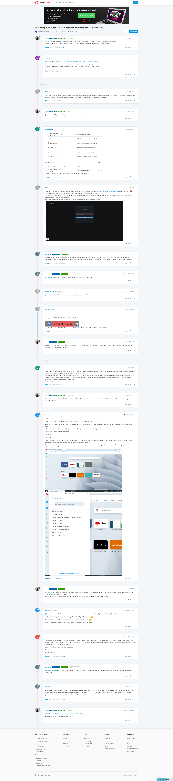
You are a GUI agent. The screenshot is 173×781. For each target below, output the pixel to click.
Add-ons (65, 738)
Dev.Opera (87, 746)
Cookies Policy (109, 743)
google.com (114, 191)
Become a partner (132, 748)
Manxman (48, 368)
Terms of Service (110, 748)
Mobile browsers (40, 755)
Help (85, 734)
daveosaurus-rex (50, 637)
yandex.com (105, 191)
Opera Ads (66, 746)
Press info (130, 741)
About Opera (131, 738)
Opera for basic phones (43, 765)
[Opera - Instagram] (48, 775)
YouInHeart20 (49, 129)
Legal (107, 734)
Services (66, 734)
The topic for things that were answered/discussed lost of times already (76, 61)
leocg (46, 38)
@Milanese (70, 38)
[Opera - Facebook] (35, 775)
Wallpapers (66, 743)
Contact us (130, 751)
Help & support (88, 738)
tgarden (47, 686)
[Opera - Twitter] (38, 775)
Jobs (128, 743)
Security (107, 738)
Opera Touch (40, 763)
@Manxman (70, 395)
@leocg (47, 61)
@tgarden (70, 710)
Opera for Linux (41, 746)
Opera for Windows (42, 741)
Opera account (67, 741)
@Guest (69, 111)
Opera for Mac (40, 744)
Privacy (107, 741)
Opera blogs (87, 741)
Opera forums (88, 743)
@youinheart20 (50, 277)
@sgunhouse (59, 291)
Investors (130, 746)
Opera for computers (43, 31)
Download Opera (87, 15)
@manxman (48, 399)
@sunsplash (49, 592)
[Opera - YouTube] (42, 775)
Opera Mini (39, 760)
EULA (106, 746)
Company (131, 734)
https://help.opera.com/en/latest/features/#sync (69, 713)
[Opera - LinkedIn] (45, 775)
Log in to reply (133, 31)
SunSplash (48, 415)
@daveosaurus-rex (75, 667)
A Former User (49, 91)
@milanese (48, 41)
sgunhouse (48, 254)
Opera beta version (42, 749)
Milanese (47, 58)
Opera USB (39, 751)
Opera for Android (41, 758)
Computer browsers (41, 738)
